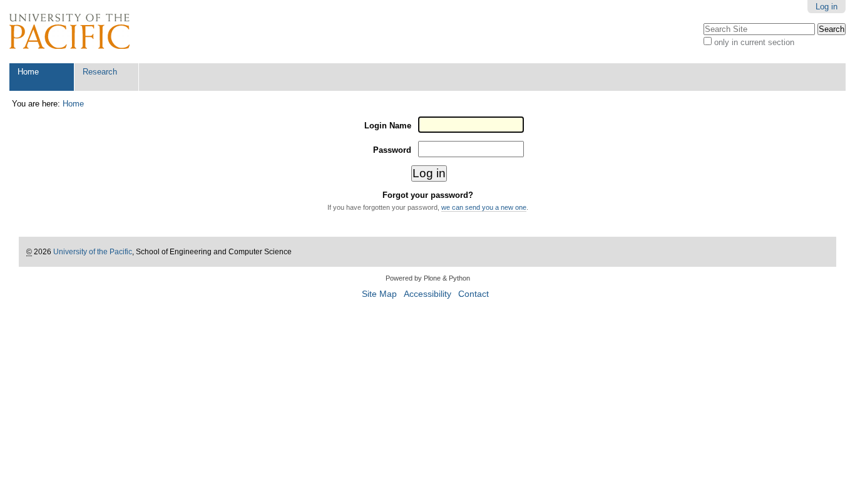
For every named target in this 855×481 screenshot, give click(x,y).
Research (100, 71)
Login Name (387, 125)
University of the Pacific (92, 251)
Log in (826, 6)
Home (28, 71)
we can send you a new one (483, 207)
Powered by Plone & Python (428, 278)
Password (392, 150)
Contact (473, 294)
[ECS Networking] (69, 31)
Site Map (379, 294)
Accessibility (427, 294)
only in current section (754, 42)
